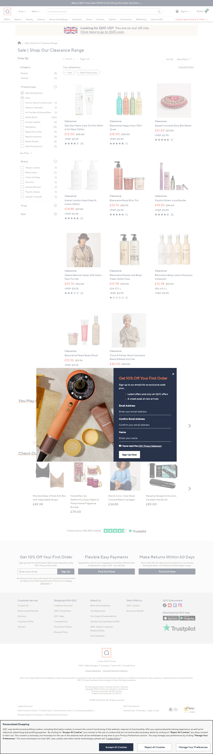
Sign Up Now (129, 454)
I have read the (141, 445)
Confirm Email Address (132, 418)
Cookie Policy (113, 738)
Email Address (127, 405)
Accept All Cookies (116, 747)
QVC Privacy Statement (150, 446)
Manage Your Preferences (193, 747)
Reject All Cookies (155, 747)
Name (122, 432)
